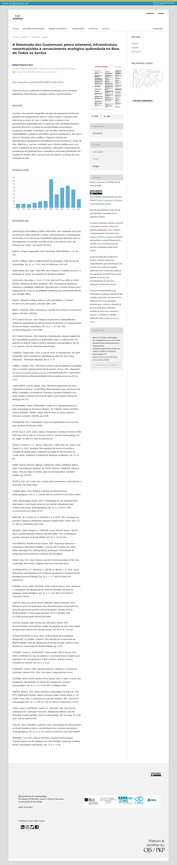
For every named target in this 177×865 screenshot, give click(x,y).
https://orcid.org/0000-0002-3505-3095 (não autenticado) (37, 72)
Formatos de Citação (106, 365)
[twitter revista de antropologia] (32, 828)
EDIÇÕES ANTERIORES (34, 29)
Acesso (161, 13)
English (134, 43)
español (135, 47)
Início (15, 37)
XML (108, 116)
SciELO (105, 29)
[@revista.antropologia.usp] (27, 828)
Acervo (24, 37)
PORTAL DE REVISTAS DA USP (15, 4)
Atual (15, 29)
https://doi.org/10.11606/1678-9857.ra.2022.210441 (41, 82)
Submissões (78, 29)
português (136, 51)
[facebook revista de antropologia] (37, 828)
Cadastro (150, 13)
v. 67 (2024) (35, 37)
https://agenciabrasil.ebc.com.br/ (31, 372)
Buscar (158, 29)
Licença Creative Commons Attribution (106, 236)
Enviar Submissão (142, 101)
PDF (96, 116)
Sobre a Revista (58, 29)
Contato (93, 29)
